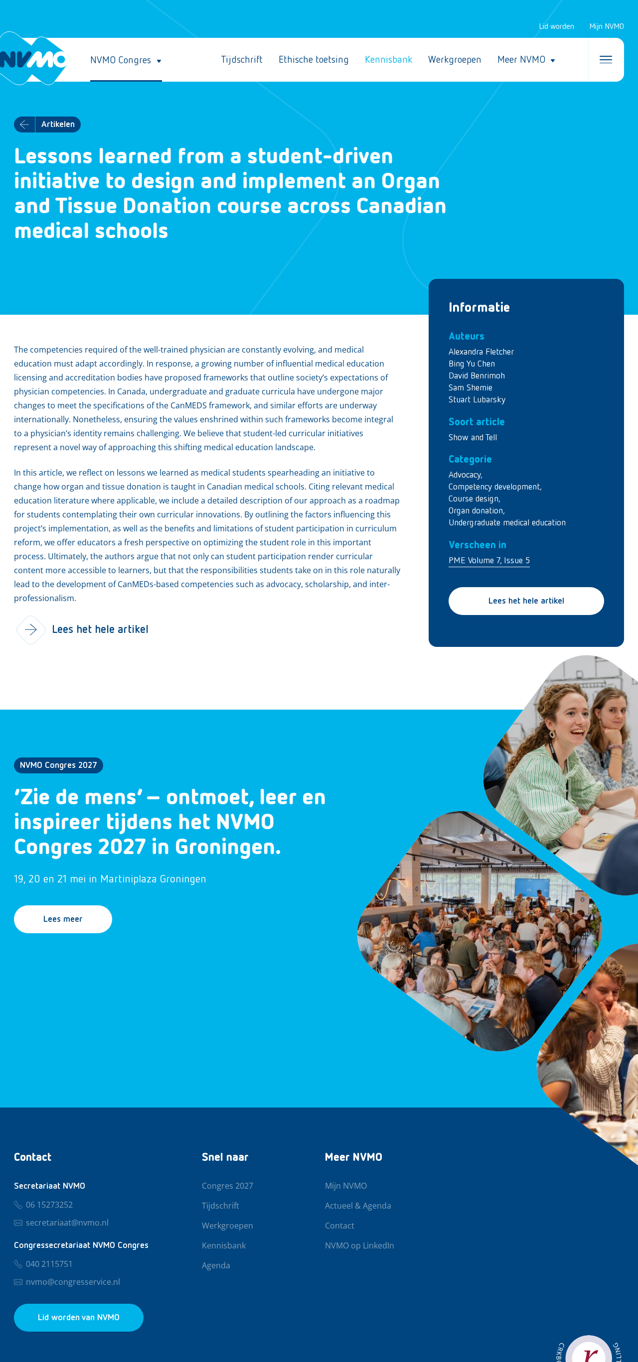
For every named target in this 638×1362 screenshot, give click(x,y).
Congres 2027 (227, 1186)
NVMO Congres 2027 (58, 765)
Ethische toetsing (314, 60)
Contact (339, 1226)
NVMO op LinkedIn (359, 1246)
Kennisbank (388, 60)
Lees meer (63, 919)
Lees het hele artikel (526, 601)
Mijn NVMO (606, 27)
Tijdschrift (242, 60)
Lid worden (556, 27)
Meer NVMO (521, 60)
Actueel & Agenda (358, 1206)
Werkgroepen (454, 60)
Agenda (216, 1266)
